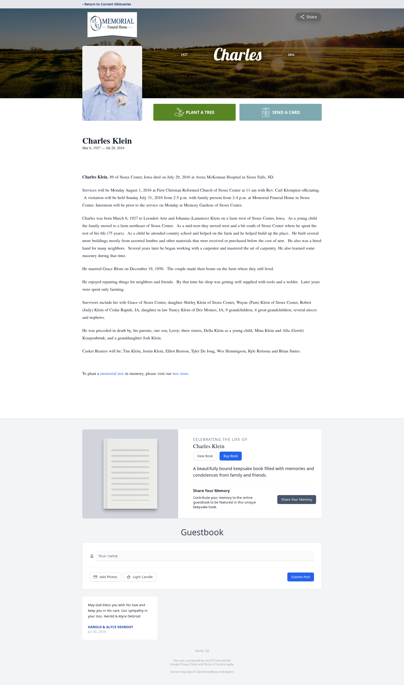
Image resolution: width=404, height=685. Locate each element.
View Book (205, 456)
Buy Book (231, 456)
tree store (180, 373)
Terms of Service (215, 664)
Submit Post (300, 577)
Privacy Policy (189, 664)
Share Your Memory (296, 499)
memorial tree (112, 373)
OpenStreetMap (207, 672)
